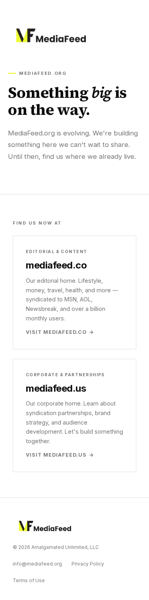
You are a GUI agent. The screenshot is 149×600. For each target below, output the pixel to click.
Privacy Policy (88, 564)
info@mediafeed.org (37, 564)
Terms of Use (29, 580)
